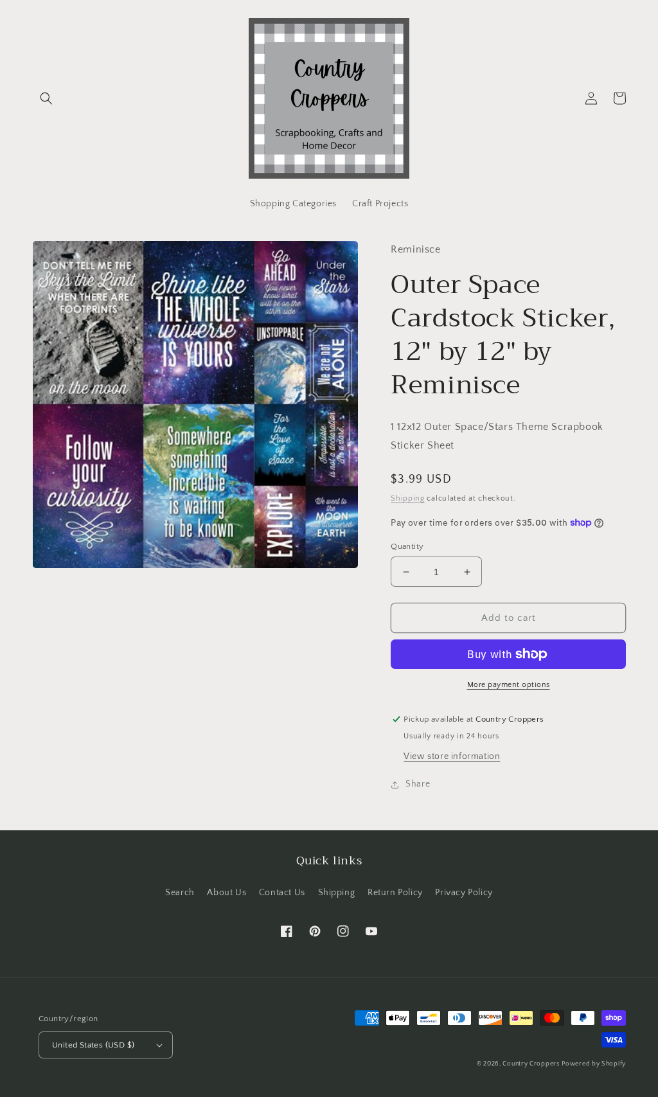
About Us (226, 892)
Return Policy (395, 892)
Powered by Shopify (594, 1063)
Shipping (408, 498)
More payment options (508, 685)
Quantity (407, 546)
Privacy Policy (463, 892)
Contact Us (282, 892)
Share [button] (417, 784)
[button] (46, 98)
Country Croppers (530, 1063)
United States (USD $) (93, 1044)
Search (180, 892)
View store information (452, 756)
